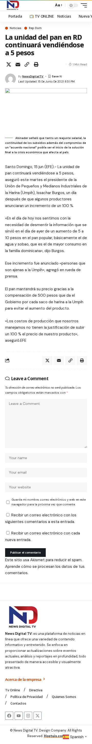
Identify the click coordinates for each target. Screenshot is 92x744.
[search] (48, 5)
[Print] (36, 64)
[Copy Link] (26, 64)
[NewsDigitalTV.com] (12, 5)
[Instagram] (28, 716)
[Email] (17, 64)
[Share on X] (8, 64)
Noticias (15, 28)
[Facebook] (9, 716)
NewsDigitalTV (32, 76)
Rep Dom (35, 28)
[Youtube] (19, 716)
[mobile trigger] (82, 5)
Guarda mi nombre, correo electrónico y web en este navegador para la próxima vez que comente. (49, 502)
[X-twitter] (37, 716)
